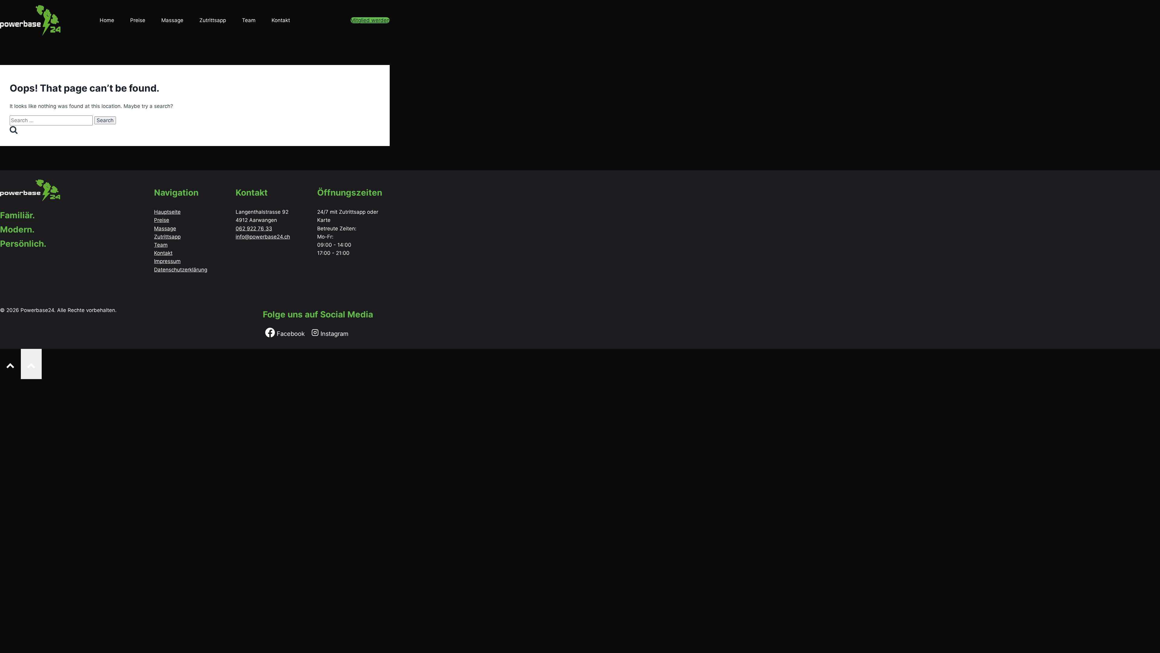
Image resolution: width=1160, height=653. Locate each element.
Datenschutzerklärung (180, 270)
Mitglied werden (370, 20)
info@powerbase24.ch (263, 237)
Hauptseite (167, 212)
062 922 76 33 (254, 229)
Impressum (167, 261)
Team (249, 20)
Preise (137, 20)
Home (107, 20)
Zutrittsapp (212, 20)
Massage (172, 20)
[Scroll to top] (10, 363)
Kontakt (281, 20)
